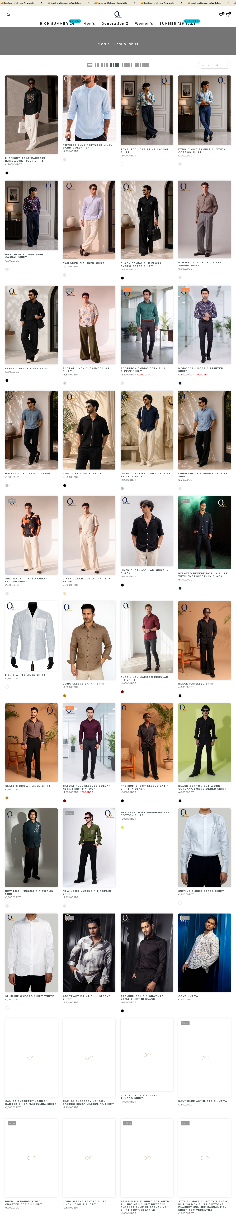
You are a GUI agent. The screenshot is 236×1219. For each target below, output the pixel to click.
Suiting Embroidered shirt (201, 891)
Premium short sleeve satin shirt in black (145, 787)
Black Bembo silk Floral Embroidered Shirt (142, 264)
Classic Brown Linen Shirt (28, 785)
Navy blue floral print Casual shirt (25, 256)
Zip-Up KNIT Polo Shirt (82, 473)
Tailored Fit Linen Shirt (84, 263)
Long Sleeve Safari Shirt (84, 683)
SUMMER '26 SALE (179, 23)
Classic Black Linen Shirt (27, 368)
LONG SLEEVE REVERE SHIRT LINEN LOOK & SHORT (85, 1203)
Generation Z (115, 23)
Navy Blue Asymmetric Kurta (202, 1101)
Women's (144, 23)
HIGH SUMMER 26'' (60, 23)
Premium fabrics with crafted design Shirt (24, 1203)
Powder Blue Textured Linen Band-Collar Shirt (87, 146)
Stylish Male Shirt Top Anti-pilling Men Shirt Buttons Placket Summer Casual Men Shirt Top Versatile (145, 1205)
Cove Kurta (188, 996)
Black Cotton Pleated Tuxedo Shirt (140, 1097)
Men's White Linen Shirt (25, 675)
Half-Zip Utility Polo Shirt (28, 473)
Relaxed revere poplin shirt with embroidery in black (203, 575)
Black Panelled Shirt (196, 683)
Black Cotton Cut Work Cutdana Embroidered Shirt (202, 787)
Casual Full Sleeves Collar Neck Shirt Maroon (87, 787)
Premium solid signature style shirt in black (142, 997)
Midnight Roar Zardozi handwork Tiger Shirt (25, 159)
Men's (89, 23)
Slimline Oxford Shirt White (29, 996)
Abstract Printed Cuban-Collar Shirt (27, 580)
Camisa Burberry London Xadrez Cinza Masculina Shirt (30, 1102)
